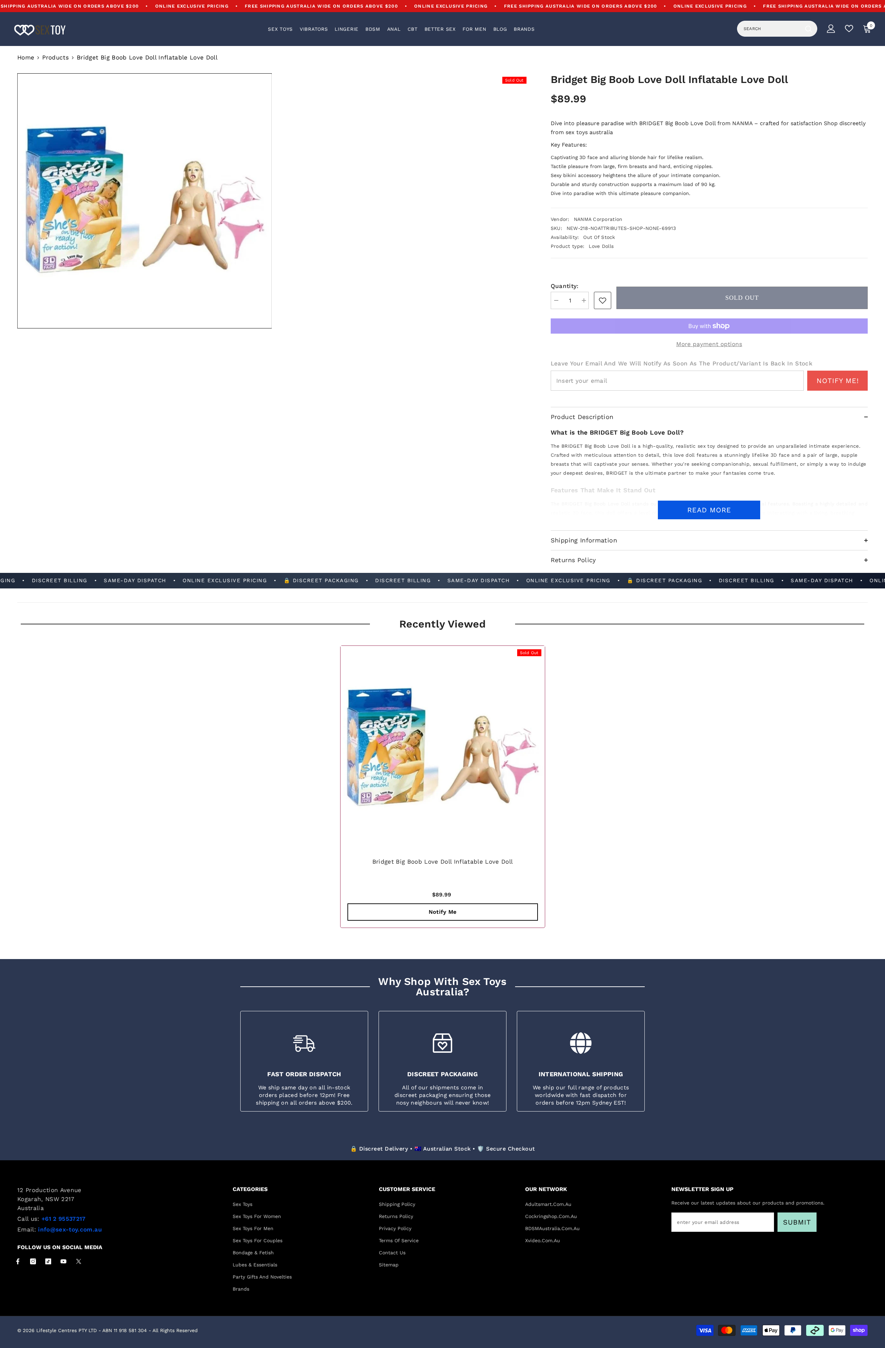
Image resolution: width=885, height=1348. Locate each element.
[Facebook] (18, 1261)
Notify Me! (838, 380)
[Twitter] (79, 1261)
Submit (797, 1222)
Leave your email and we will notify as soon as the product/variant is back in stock (681, 363)
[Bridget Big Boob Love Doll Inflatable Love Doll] (443, 748)
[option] (442, 788)
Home (25, 57)
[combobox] (769, 28)
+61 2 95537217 (63, 1218)
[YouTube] (63, 1261)
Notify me (443, 912)
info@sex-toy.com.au (70, 1229)
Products (55, 57)
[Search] (777, 29)
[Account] (831, 29)
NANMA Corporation (598, 219)
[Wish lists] (849, 28)
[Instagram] (33, 1261)
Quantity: (565, 285)
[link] (602, 300)
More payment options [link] (709, 344)
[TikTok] (48, 1261)
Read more (709, 510)
